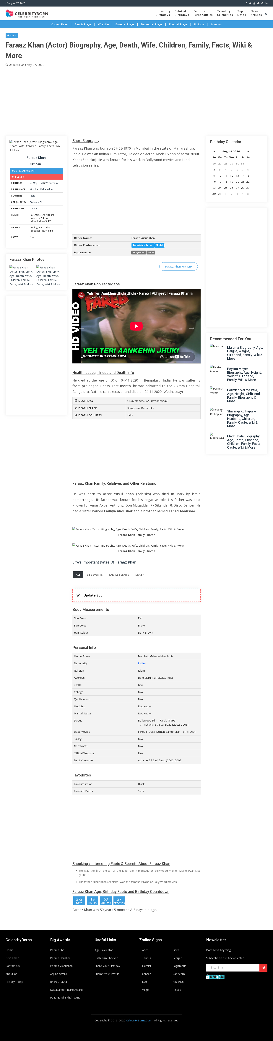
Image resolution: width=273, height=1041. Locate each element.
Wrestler (103, 24)
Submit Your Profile (107, 974)
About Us (11, 974)
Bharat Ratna (58, 981)
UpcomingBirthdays (163, 13)
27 (31, 183)
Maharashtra (46, 189)
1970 (41, 183)
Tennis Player (83, 24)
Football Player (178, 24)
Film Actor (36, 163)
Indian (142, 663)
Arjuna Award (58, 974)
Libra (176, 950)
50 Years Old (36, 202)
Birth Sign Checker (106, 958)
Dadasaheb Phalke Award (66, 989)
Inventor (216, 24)
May (35, 183)
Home (10, 950)
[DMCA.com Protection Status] (215, 976)
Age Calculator (104, 950)
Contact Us (13, 966)
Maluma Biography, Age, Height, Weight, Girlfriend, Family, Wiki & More (245, 353)
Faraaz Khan (36, 158)
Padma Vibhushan (61, 966)
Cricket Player (60, 24)
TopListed (241, 13)
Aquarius (178, 981)
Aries (145, 950)
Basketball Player (152, 24)
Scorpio (177, 958)
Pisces (177, 989)
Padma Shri (57, 950)
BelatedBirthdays (182, 13)
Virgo (145, 989)
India (32, 195)
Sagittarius (179, 966)
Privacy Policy (14, 981)
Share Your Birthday (107, 966)
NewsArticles (256, 13)
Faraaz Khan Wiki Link (178, 266)
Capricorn (179, 974)
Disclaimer (12, 958)
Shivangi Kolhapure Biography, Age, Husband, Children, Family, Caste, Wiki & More (242, 418)
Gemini (33, 208)
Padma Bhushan (60, 958)
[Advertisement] (117, 100)
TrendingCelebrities (225, 13)
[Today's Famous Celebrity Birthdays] (27, 12)
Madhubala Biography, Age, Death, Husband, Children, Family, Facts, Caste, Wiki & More (244, 441)
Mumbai (34, 189)
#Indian (11, 35)
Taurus (146, 958)
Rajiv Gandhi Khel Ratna (65, 997)
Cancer (146, 974)
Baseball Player (125, 24)
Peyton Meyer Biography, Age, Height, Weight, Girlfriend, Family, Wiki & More (244, 374)
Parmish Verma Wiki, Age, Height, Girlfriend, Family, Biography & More (244, 395)
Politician (199, 24)
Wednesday (52, 183)
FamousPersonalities (203, 13)
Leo (144, 981)
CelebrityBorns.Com (139, 1020)
